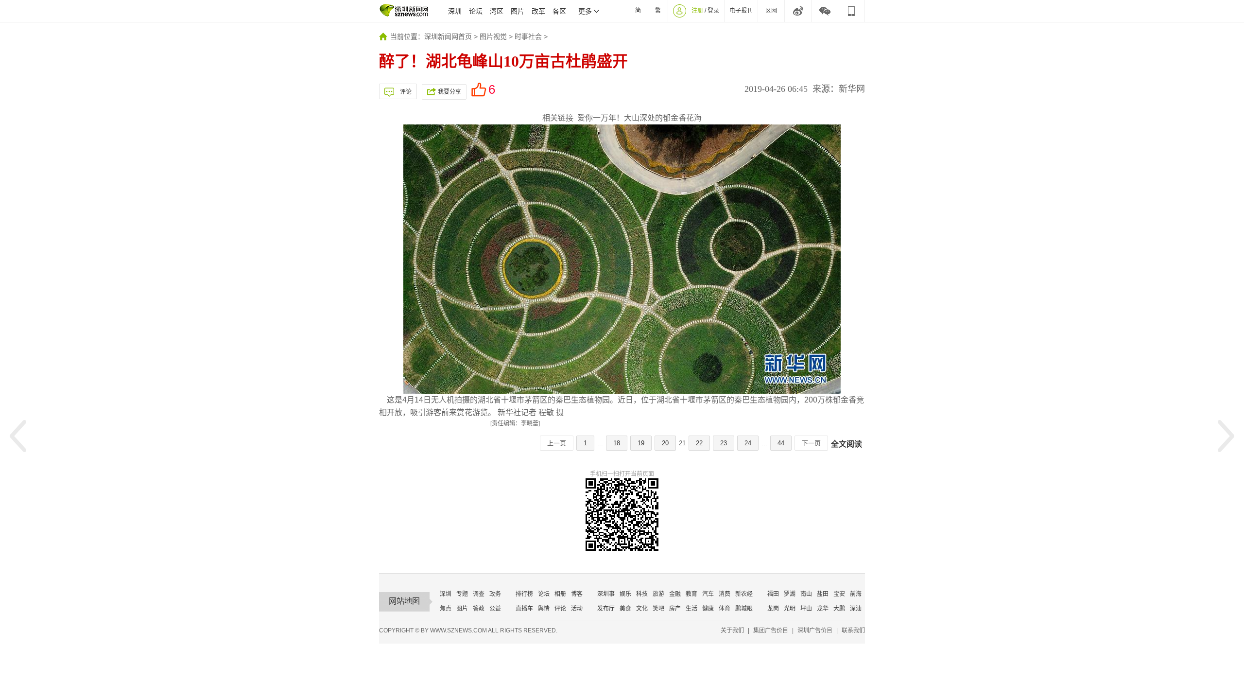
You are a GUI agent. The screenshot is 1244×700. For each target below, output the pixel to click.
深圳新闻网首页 (448, 36)
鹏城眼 (744, 608)
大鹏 (839, 608)
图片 (517, 11)
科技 (642, 594)
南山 (806, 594)
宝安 (839, 594)
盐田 (823, 594)
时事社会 (528, 36)
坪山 (806, 608)
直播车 (524, 608)
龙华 (823, 608)
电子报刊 (741, 10)
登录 (713, 10)
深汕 (856, 608)
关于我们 (732, 630)
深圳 (455, 11)
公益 (495, 608)
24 (747, 443)
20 (665, 443)
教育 (691, 594)
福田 (773, 594)
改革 (538, 11)
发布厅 (606, 608)
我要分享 (449, 91)
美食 (625, 608)
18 (616, 443)
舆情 (544, 608)
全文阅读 (846, 444)
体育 (724, 608)
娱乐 (625, 594)
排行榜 (524, 594)
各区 (559, 11)
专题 (462, 594)
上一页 (556, 443)
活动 (577, 608)
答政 (478, 608)
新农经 (744, 594)
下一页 (811, 443)
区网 (771, 10)
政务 (495, 594)
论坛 (476, 11)
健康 (708, 608)
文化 (642, 608)
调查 (478, 594)
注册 (697, 10)
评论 (406, 91)
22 (699, 443)
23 (723, 443)
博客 (577, 594)
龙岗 (773, 608)
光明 (789, 608)
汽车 (708, 594)
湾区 (496, 11)
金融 (675, 594)
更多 (585, 11)
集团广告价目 (770, 630)
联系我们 (853, 630)
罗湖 (789, 594)
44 (781, 443)
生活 (691, 608)
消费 (724, 594)
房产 (675, 608)
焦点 (445, 608)
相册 (560, 594)
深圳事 (606, 594)
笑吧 (658, 608)
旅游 (658, 594)
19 (641, 443)
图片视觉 (493, 36)
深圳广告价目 (814, 630)
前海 (856, 594)
